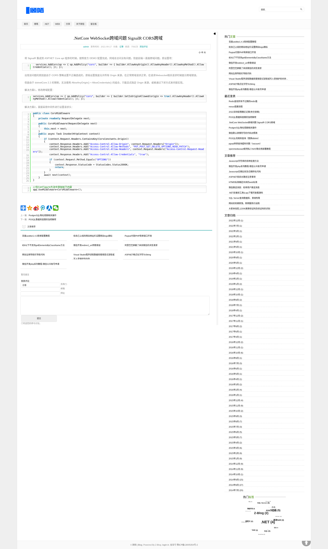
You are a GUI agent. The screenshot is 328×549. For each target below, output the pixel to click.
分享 (68, 24)
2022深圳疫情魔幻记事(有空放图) (244, 112)
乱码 (276, 527)
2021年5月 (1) (235, 247)
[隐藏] (213, 34)
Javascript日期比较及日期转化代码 (245, 171)
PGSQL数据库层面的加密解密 (42, 219)
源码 (260, 525)
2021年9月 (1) (235, 242)
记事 (121, 47)
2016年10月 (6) (236, 353)
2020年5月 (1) (235, 263)
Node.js (248, 511)
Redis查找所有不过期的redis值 (243, 101)
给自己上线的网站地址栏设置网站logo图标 (92, 236)
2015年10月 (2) (236, 411)
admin (86, 47)
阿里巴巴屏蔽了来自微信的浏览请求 (141, 245)
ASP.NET (278, 516)
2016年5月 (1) (235, 374)
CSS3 (253, 529)
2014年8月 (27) (236, 485)
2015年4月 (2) (235, 443)
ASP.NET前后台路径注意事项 (242, 177)
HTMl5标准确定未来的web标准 (243, 182)
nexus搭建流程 (236, 106)
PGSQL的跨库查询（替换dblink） (244, 138)
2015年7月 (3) (235, 427)
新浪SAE (279, 520)
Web (57, 24)
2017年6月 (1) (235, 331)
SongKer (266, 514)
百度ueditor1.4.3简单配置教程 (36, 236)
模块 (251, 518)
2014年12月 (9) (236, 464)
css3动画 (273, 510)
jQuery (271, 519)
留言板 (94, 24)
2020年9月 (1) (235, 257)
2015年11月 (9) (236, 405)
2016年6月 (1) (235, 368)
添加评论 (144, 47)
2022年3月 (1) (235, 231)
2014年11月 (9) (236, 469)
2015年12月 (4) (236, 400)
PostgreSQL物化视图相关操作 (42, 215)
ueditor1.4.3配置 (256, 506)
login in (165, 545)
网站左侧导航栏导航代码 (33, 255)
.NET (46, 24)
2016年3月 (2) (235, 384)
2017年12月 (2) (236, 316)
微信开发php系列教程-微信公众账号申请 (40, 264)
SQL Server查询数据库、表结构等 (244, 198)
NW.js (270, 507)
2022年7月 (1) (235, 226)
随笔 (36, 24)
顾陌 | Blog (137, 545)
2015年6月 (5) (235, 432)
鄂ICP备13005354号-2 (187, 545)
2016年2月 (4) (235, 390)
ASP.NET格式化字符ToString (138, 255)
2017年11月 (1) (236, 321)
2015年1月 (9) (235, 458)
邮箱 (63, 288)
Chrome (268, 501)
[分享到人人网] (49, 208)
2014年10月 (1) (236, 474)
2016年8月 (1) (235, 358)
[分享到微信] (55, 208)
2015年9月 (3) (235, 416)
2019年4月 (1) (235, 273)
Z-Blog (261, 513)
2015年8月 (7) (235, 421)
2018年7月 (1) (235, 305)
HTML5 (243, 522)
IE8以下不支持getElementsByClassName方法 (43, 245)
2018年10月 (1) (236, 294)
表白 (250, 501)
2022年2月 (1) (235, 236)
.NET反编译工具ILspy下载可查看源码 (246, 193)
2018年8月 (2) (235, 300)
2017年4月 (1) (235, 337)
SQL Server (263, 503)
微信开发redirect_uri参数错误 (86, 245)
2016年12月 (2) (236, 342)
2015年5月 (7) (235, 437)
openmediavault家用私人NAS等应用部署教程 (250, 149)
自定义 (249, 521)
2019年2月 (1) (235, 279)
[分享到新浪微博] (36, 208)
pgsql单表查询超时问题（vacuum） (245, 143)
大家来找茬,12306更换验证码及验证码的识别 (249, 208)
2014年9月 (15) (236, 480)
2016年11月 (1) (236, 347)
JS (273, 507)
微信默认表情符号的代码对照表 (243, 133)
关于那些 (80, 24)
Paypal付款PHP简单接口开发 (138, 236)
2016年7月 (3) (235, 363)
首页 (26, 24)
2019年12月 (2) (236, 268)
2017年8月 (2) (235, 326)
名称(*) (64, 284)
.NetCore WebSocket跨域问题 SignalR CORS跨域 (118, 38)
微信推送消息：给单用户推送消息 (244, 187)
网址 (63, 293)
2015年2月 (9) (235, 453)
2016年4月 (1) (235, 379)
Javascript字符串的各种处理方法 (244, 161)
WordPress (261, 534)
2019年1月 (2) (235, 284)
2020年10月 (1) (236, 252)
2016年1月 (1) (235, 395)
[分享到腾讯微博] (42, 208)
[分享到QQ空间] (29, 208)
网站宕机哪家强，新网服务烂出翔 (244, 203)
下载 (268, 529)
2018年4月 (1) (235, 310)
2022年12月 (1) (236, 220)
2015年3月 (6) (235, 448)
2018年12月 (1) (236, 289)
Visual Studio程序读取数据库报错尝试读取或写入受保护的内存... (258, 79)
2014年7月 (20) (236, 490)
